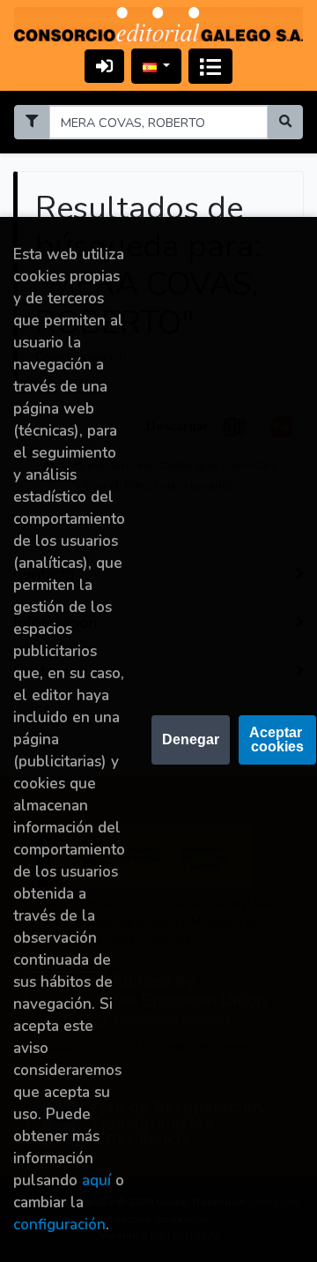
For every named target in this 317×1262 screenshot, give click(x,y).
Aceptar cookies (277, 739)
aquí (96, 1180)
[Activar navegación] (210, 66)
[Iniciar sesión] (104, 65)
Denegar (190, 739)
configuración (59, 1224)
